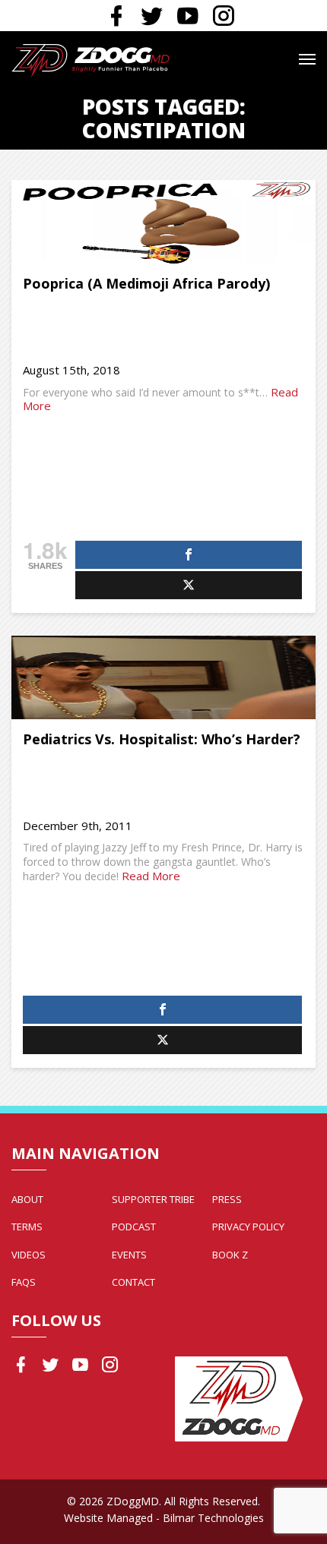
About (27, 1199)
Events (129, 1254)
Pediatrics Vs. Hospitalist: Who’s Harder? (161, 739)
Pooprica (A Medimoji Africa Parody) (146, 283)
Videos (28, 1254)
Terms (27, 1226)
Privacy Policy (248, 1226)
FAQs (23, 1282)
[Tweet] (188, 585)
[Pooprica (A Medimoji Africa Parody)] (163, 222)
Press (227, 1199)
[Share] (188, 555)
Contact (133, 1282)
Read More (151, 875)
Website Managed (108, 1518)
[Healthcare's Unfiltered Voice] (90, 59)
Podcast (134, 1226)
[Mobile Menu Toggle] (307, 59)
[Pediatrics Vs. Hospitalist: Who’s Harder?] (163, 677)
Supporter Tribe (153, 1199)
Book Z (230, 1254)
